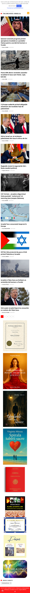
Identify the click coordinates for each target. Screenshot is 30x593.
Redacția (7, 589)
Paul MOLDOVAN (6, 228)
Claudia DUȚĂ (5, 284)
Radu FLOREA (5, 47)
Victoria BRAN (5, 256)
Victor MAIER (5, 111)
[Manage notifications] (2, 590)
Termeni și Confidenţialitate (15, 8)
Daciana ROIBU (5, 312)
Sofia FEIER (4, 79)
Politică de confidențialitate (22, 588)
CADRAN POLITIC (11, 588)
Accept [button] (19, 6)
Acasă (2, 11)
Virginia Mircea (5, 170)
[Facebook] (15, 591)
